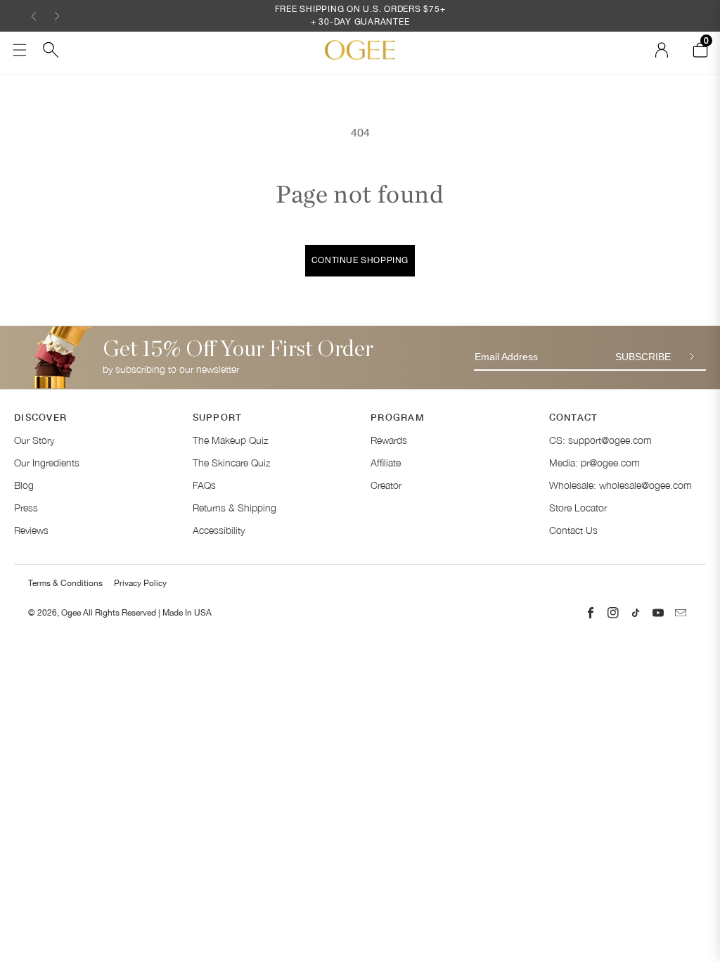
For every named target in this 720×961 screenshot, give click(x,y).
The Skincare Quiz (231, 463)
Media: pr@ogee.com (594, 463)
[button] (33, 16)
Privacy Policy (140, 583)
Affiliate (386, 463)
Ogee (71, 613)
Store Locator (578, 508)
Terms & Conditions (65, 583)
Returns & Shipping (234, 508)
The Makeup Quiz (230, 440)
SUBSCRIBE (643, 356)
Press (26, 508)
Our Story (34, 440)
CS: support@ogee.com (600, 440)
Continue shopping (360, 260)
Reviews (31, 530)
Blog (24, 485)
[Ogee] (360, 49)
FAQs (204, 485)
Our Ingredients (46, 463)
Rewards (389, 440)
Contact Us (573, 530)
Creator (386, 485)
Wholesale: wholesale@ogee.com (620, 485)
